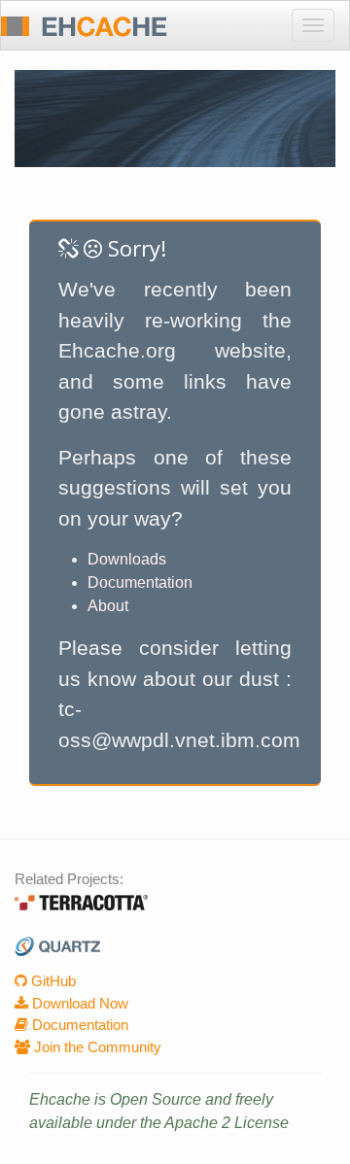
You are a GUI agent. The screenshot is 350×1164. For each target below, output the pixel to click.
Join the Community (95, 1047)
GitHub (51, 981)
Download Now (78, 1003)
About (108, 606)
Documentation (140, 582)
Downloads (127, 559)
